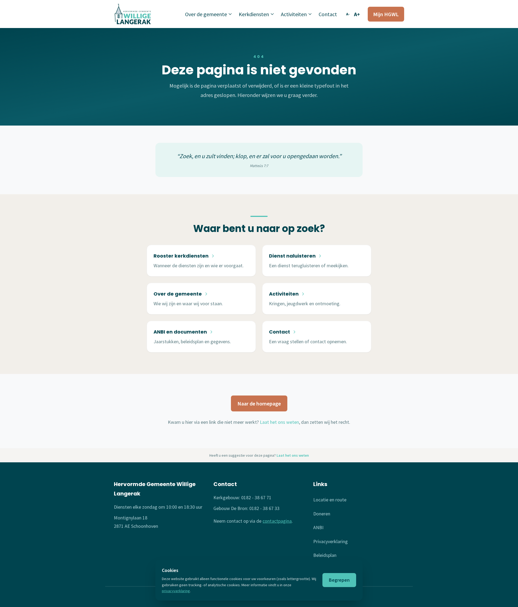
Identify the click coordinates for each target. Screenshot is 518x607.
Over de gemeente (206, 14)
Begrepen (339, 580)
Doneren (321, 514)
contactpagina (277, 521)
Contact (328, 14)
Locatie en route (329, 500)
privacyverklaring (176, 590)
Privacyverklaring (330, 541)
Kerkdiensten (254, 14)
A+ (357, 14)
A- (348, 14)
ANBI (318, 527)
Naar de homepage (259, 403)
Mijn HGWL (386, 14)
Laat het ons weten (279, 422)
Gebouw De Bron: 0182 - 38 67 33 (246, 508)
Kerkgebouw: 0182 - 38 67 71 (242, 497)
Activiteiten (294, 14)
